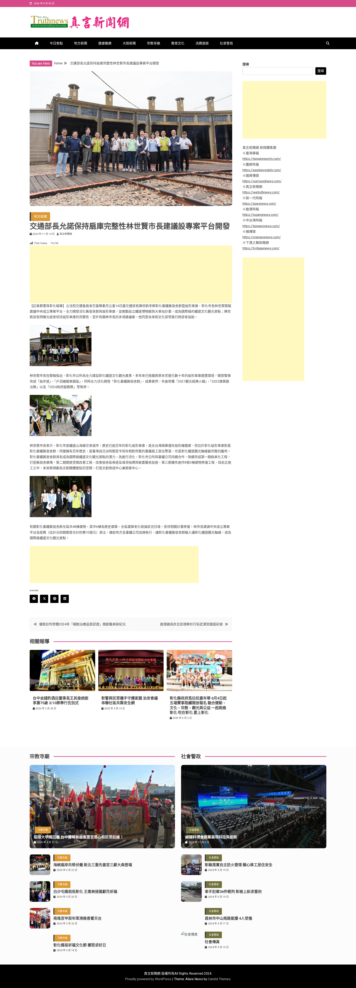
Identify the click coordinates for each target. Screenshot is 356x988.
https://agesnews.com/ (259, 204)
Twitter (44, 599)
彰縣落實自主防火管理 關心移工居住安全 (238, 865)
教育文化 (177, 43)
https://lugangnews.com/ (260, 215)
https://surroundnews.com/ (262, 181)
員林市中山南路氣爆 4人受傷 (228, 918)
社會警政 (226, 43)
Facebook (34, 599)
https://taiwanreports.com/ (261, 159)
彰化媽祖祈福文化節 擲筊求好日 (79, 945)
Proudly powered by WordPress (148, 979)
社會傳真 (212, 942)
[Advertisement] (131, 274)
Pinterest (54, 599)
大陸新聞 (129, 43)
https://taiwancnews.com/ (261, 226)
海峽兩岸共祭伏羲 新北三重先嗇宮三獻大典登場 (92, 865)
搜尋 (245, 64)
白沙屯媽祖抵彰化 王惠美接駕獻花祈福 (85, 891)
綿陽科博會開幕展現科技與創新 (211, 837)
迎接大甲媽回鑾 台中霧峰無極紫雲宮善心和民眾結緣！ (79, 837)
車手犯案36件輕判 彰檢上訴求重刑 (233, 891)
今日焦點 (56, 43)
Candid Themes (219, 979)
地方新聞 (80, 43)
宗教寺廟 (153, 43)
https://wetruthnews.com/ (261, 192)
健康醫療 (104, 43)
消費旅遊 (202, 43)
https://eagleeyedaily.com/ (261, 170)
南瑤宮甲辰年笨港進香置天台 (77, 918)
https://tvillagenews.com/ (261, 248)
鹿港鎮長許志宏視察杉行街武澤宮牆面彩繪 (191, 624)
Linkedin (65, 599)
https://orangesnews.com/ (261, 237)
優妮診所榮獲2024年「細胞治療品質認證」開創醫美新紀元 (82, 624)
